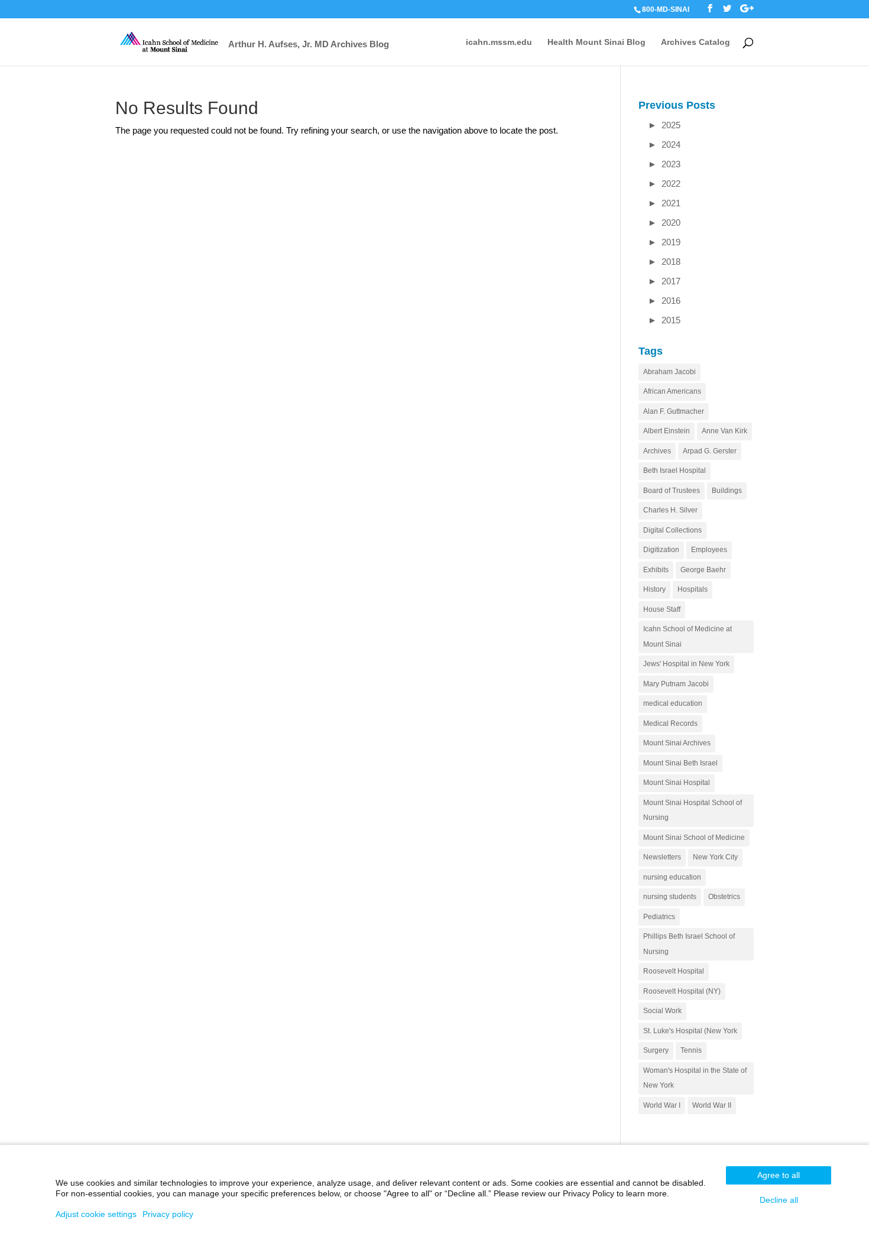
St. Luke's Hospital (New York (690, 1031)
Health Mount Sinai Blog (596, 42)
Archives (657, 451)
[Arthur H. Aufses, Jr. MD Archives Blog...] (170, 41)
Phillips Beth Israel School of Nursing (689, 944)
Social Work (662, 1011)
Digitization (661, 550)
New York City (715, 857)
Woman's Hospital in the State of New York (695, 1078)
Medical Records (670, 723)
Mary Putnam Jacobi (676, 684)
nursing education (672, 877)
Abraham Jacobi (669, 372)
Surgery (656, 1050)
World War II (711, 1105)
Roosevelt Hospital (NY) (682, 991)
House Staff (661, 609)
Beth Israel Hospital (674, 470)
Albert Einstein (666, 431)
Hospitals (692, 589)
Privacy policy (167, 1214)
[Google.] (747, 8)
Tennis (691, 1050)
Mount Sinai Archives (677, 743)
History (654, 589)
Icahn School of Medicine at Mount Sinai (687, 636)
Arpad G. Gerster (710, 451)
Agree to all (778, 1175)
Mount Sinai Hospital (676, 782)
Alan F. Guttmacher (673, 411)
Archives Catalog (695, 42)
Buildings (727, 490)
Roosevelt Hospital (673, 971)
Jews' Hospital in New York (686, 664)
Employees (709, 550)
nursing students (669, 897)
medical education (672, 703)
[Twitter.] (727, 8)
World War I (661, 1105)
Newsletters (662, 857)
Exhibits (656, 570)
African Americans (672, 391)
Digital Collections (672, 530)
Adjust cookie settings (96, 1214)
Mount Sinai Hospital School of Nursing (692, 810)
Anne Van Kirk (724, 431)
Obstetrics (724, 897)
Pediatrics (659, 917)
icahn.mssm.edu (499, 42)
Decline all (779, 1200)
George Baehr (703, 570)
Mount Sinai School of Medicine (694, 837)
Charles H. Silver (670, 510)
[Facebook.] (710, 8)
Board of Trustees (671, 490)
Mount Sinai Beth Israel (680, 763)
